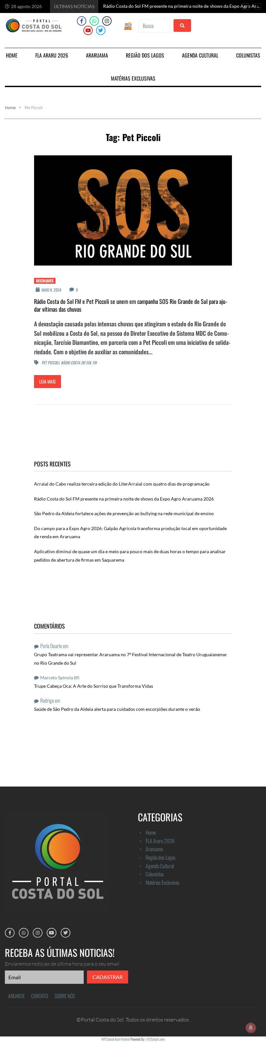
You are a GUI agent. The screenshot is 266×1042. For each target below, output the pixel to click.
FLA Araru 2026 (160, 841)
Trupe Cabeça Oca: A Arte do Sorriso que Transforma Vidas (93, 686)
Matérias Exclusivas (162, 882)
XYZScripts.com (155, 1039)
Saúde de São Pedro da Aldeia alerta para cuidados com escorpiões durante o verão (117, 709)
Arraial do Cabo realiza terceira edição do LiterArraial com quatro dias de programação (122, 484)
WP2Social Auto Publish (115, 1039)
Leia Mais (47, 381)
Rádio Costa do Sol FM (79, 362)
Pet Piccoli (50, 362)
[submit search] (182, 25)
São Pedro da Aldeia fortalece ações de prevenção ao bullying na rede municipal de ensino (124, 513)
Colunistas (155, 874)
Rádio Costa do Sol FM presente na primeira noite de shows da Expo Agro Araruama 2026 (124, 498)
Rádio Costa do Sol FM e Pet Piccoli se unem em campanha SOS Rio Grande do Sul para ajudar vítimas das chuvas (130, 305)
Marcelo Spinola (56, 677)
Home (10, 108)
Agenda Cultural (160, 866)
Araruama (154, 849)
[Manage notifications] (251, 1027)
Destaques (45, 280)
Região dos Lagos (160, 857)
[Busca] (154, 26)
